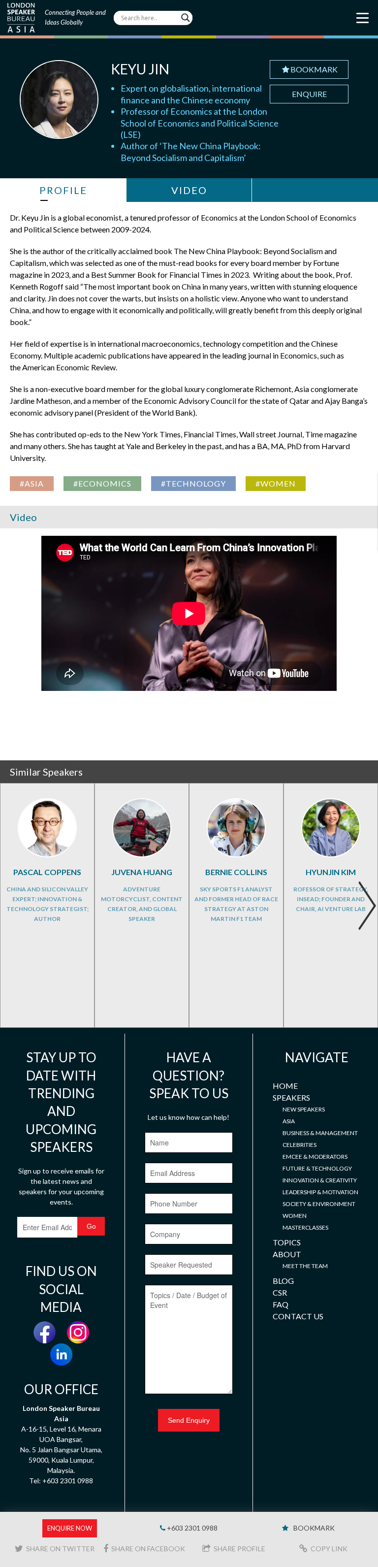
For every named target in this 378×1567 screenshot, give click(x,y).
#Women (275, 483)
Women (295, 1215)
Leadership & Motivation (320, 1192)
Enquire (309, 93)
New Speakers (304, 1109)
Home (285, 1085)
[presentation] (367, 905)
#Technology (193, 483)
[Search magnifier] (185, 18)
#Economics (102, 483)
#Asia (32, 483)
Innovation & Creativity (320, 1180)
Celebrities (299, 1144)
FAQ (280, 1304)
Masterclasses (305, 1227)
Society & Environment (319, 1204)
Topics (287, 1242)
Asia (289, 1121)
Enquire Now (69, 1528)
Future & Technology (317, 1168)
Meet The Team (305, 1266)
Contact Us (298, 1316)
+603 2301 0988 (191, 1528)
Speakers (291, 1097)
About (287, 1254)
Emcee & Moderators (315, 1156)
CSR (280, 1292)
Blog (283, 1280)
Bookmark (314, 69)
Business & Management (320, 1133)
